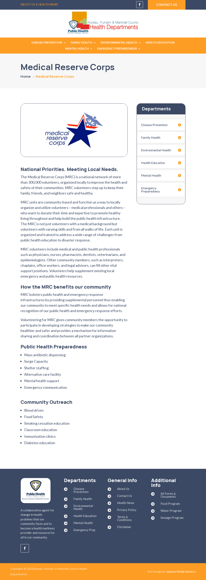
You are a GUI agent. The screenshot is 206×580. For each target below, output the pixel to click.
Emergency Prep (84, 530)
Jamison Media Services (181, 571)
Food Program (170, 503)
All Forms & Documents (168, 495)
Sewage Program (172, 517)
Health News (48, 4)
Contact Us (124, 496)
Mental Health (77, 48)
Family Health (81, 42)
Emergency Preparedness (117, 48)
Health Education (160, 42)
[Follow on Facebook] (139, 4)
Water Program (171, 510)
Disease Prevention (47, 42)
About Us (28, 4)
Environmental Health (119, 42)
